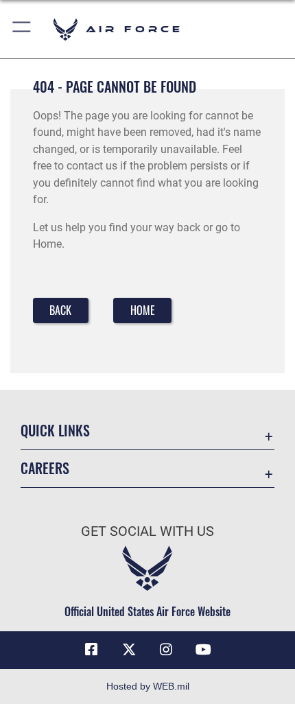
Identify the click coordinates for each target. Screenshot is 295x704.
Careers (45, 468)
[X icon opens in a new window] (129, 650)
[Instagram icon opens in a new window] (166, 650)
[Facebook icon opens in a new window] (91, 650)
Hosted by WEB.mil (147, 686)
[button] (22, 29)
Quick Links (55, 431)
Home (142, 310)
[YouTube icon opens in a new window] (203, 650)
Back (60, 310)
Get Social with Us (147, 531)
